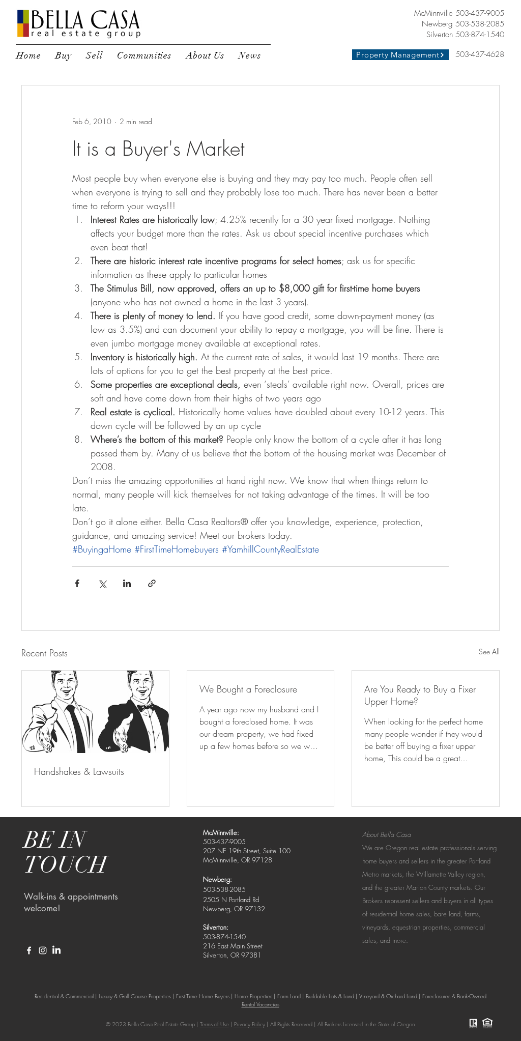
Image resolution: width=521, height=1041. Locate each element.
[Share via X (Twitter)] (102, 583)
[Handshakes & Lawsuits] (95, 712)
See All (489, 651)
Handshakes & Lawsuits (79, 771)
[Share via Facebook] (77, 583)
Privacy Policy (249, 1024)
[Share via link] (152, 583)
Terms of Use (214, 1024)
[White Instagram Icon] (43, 950)
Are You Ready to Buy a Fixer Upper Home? (420, 695)
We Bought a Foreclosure (248, 689)
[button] (63, 55)
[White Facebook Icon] (29, 950)
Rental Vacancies (260, 1004)
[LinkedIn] (56, 950)
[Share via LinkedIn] (127, 583)
